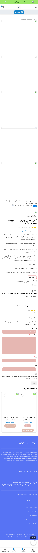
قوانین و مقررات (32, 523)
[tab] (34, 285)
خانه (35, 19)
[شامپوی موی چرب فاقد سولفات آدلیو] (10, 404)
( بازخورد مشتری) (23, 227)
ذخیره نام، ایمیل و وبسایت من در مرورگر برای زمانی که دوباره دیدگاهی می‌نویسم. (19, 377)
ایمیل (35, 366)
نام (35, 357)
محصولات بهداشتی (26, 19)
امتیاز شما (33, 328)
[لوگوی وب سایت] (19, 7)
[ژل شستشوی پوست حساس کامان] (28, 404)
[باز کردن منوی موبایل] (36, 7)
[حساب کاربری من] (6, 7)
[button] (28, 430)
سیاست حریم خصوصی (30, 519)
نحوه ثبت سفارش (31, 508)
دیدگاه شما (33, 335)
